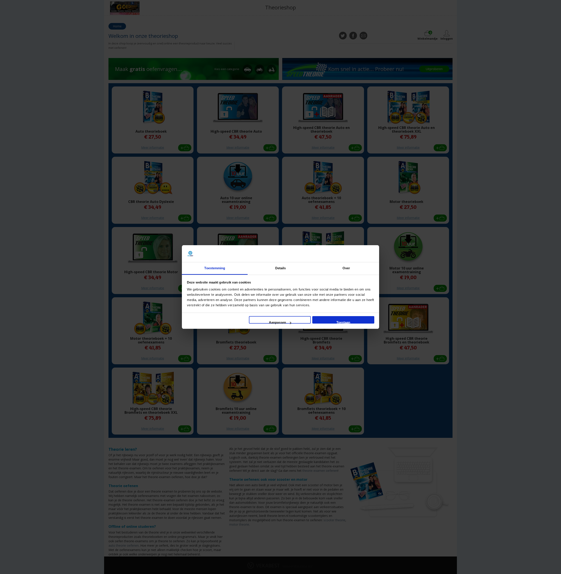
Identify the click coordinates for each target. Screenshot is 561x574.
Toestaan (343, 322)
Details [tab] (280, 268)
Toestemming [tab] (214, 268)
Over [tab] (346, 268)
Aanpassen (277, 322)
